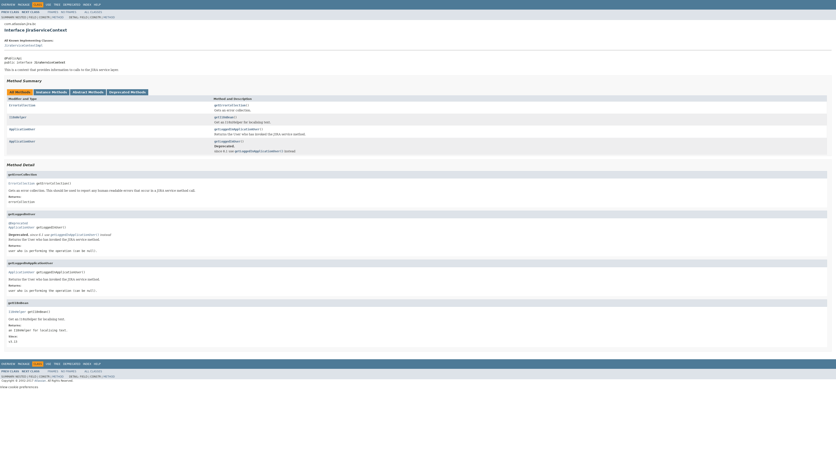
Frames (53, 12)
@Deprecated (18, 223)
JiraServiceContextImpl (23, 45)
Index (87, 4)
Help (97, 4)
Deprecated (71, 4)
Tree (57, 4)
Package (24, 4)
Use (48, 4)
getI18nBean (223, 117)
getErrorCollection (230, 105)
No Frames (68, 12)
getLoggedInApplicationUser (237, 129)
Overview (8, 4)
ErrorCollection (22, 105)
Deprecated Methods (127, 92)
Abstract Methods (88, 92)
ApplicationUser (22, 129)
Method (58, 17)
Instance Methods (51, 92)
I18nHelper (18, 117)
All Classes (93, 12)
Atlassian (40, 380)
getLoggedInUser (227, 141)
